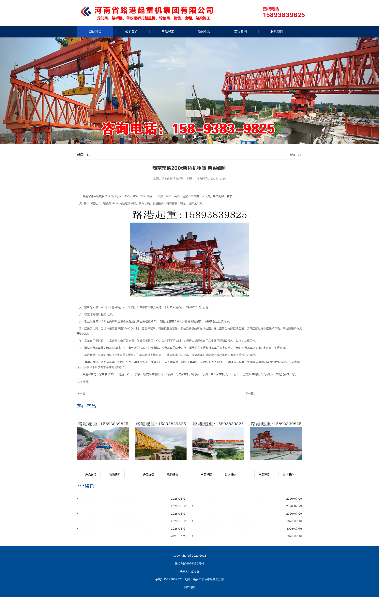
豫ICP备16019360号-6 (189, 563)
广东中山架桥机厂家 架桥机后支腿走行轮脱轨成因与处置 (230, 498)
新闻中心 (204, 32)
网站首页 (95, 32)
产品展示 (167, 32)
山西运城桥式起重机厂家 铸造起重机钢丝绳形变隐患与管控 (231, 536)
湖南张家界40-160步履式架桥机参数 (279, 393)
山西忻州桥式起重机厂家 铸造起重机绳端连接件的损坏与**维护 (234, 528)
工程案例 (240, 32)
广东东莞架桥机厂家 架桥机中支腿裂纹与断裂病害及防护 (230, 506)
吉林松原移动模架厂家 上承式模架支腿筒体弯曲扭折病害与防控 (119, 513)
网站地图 (189, 587)
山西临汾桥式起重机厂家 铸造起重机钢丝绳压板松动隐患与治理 (234, 521)
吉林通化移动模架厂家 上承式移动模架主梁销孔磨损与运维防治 (119, 528)
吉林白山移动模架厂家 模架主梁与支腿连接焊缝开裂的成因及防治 (120, 521)
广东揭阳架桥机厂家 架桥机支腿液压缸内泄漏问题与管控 (115, 536)
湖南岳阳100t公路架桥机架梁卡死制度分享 (114, 393)
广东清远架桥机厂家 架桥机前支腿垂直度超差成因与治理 (230, 513)
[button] (28, 90)
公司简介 (131, 32)
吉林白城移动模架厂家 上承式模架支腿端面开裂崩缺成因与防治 (119, 506)
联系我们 (276, 32)
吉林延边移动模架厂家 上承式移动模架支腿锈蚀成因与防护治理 (119, 498)
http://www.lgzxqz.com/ (107, 381)
